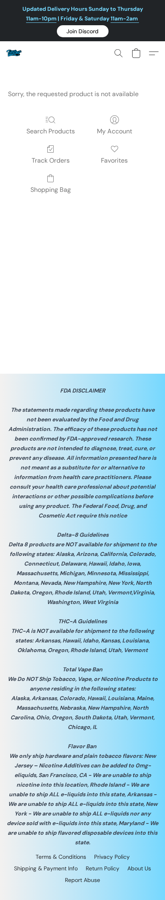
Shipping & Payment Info (46, 868)
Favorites (114, 160)
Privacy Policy (112, 856)
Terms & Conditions (61, 856)
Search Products (50, 131)
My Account (114, 131)
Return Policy (102, 868)
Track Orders (51, 160)
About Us (139, 868)
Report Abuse (82, 880)
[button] (83, 31)
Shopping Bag (50, 189)
